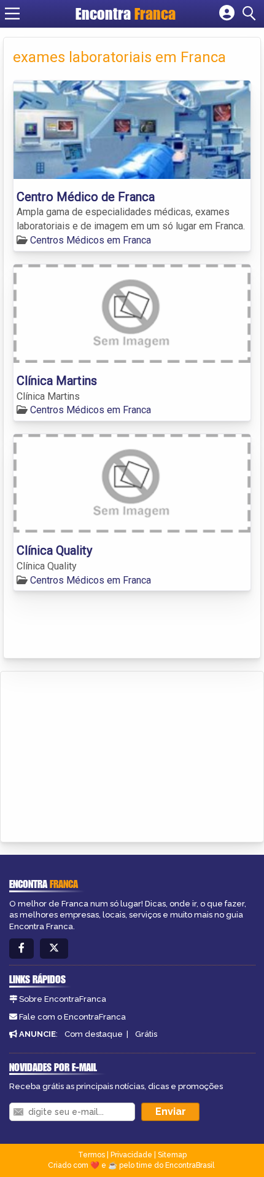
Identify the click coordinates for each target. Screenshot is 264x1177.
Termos (91, 1155)
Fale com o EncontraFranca (72, 1016)
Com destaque (93, 1034)
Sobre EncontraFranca (62, 999)
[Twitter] (54, 948)
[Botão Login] (227, 13)
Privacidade (131, 1155)
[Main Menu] (12, 13)
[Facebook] (21, 948)
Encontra (126, 13)
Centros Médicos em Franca (90, 240)
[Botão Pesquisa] (251, 13)
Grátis (146, 1034)
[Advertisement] (102, 754)
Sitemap (172, 1155)
